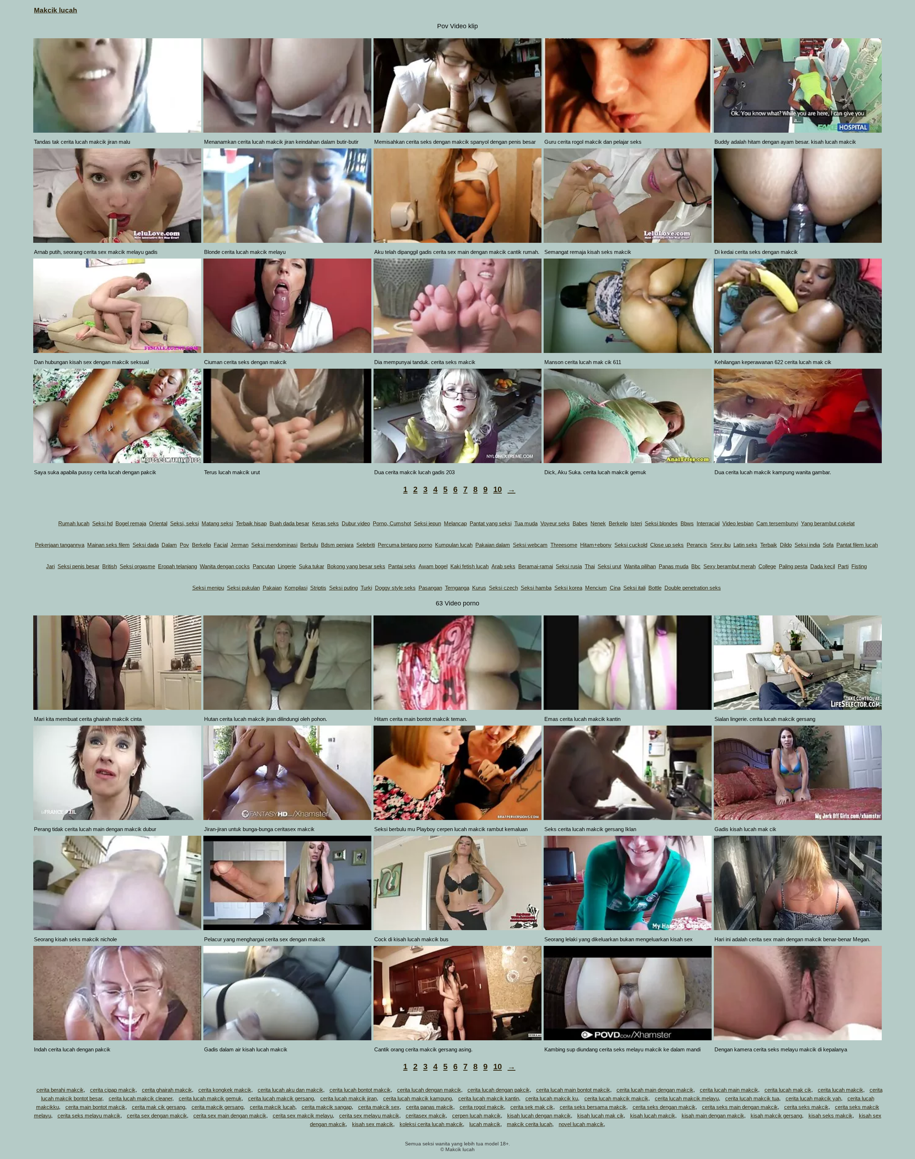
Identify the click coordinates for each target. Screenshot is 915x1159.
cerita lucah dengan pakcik (499, 1090)
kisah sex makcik (372, 1124)
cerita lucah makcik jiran (348, 1098)
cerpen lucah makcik (476, 1116)
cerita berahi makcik (60, 1090)
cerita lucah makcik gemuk (210, 1098)
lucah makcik (484, 1124)
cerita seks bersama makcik (593, 1107)
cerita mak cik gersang (158, 1107)
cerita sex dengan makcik (157, 1116)
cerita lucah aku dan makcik (290, 1090)
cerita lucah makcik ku (551, 1098)
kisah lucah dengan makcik (539, 1116)
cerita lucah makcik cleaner (140, 1098)
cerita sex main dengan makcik (229, 1116)
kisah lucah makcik (652, 1116)
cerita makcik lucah (272, 1107)
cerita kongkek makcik (224, 1090)
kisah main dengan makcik (713, 1116)
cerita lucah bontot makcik (360, 1090)
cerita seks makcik (806, 1107)
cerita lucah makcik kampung (417, 1098)
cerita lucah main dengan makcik (655, 1090)
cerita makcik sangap (327, 1107)
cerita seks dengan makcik (664, 1107)
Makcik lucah (55, 10)
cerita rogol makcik (482, 1107)
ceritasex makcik (426, 1116)
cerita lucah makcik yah (813, 1098)
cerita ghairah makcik (167, 1090)
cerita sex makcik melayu (303, 1116)
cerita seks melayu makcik (89, 1116)
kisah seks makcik (830, 1116)
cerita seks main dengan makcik (740, 1107)
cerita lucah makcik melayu (687, 1098)
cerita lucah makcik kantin (488, 1098)
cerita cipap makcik (112, 1090)
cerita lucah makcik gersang (281, 1098)
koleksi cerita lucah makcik (431, 1124)
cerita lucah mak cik (788, 1090)
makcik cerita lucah (529, 1124)
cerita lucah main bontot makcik (573, 1090)
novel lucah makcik (581, 1124)
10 (497, 489)
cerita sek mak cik (531, 1107)
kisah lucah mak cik (600, 1116)
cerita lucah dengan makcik (429, 1090)
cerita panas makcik (429, 1107)
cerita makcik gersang (217, 1107)
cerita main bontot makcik (95, 1107)
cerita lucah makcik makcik (616, 1098)
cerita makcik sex (379, 1107)
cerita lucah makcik (840, 1090)
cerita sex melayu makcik (369, 1116)
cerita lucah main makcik (729, 1090)
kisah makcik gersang (776, 1116)
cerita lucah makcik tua (752, 1098)
